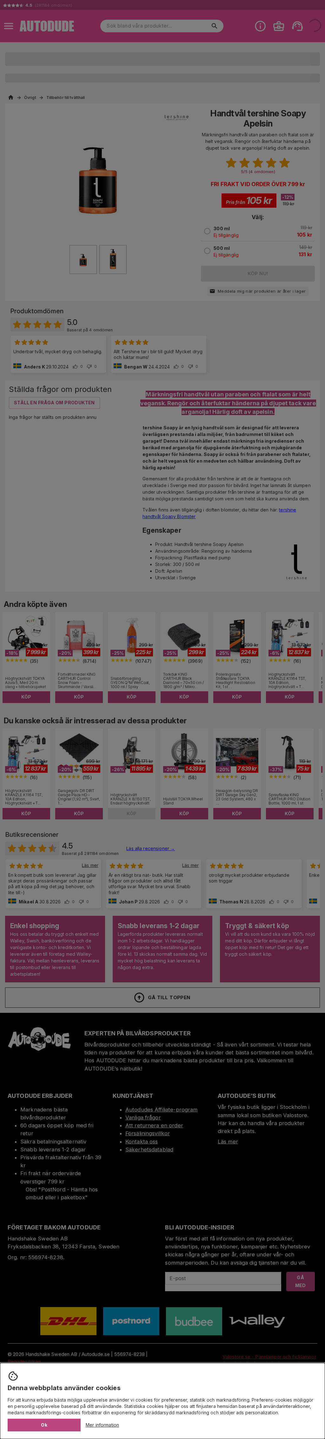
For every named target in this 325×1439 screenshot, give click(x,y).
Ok (44, 1425)
